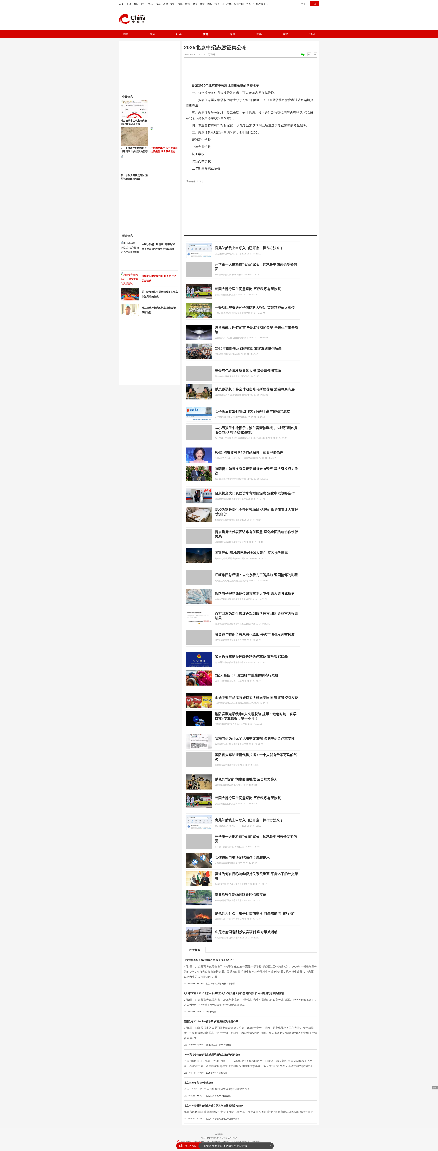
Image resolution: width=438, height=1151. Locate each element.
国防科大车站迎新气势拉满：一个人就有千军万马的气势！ (256, 756)
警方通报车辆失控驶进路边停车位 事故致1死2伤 (251, 656)
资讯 (128, 3)
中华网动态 (256, 1141)
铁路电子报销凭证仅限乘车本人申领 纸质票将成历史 (255, 593)
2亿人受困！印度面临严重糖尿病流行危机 (246, 675)
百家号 (211, 54)
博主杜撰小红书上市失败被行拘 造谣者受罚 (134, 122)
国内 (125, 34)
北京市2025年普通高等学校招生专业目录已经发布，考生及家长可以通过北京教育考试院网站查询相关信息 (248, 1112)
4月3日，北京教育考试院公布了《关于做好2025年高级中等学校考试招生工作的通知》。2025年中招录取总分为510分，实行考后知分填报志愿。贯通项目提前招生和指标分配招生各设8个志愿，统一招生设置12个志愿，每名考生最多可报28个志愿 (250, 971)
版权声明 (226, 1141)
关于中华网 (186, 1141)
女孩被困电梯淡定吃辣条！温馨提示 (242, 857)
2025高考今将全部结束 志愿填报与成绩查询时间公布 (212, 1054)
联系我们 (206, 1141)
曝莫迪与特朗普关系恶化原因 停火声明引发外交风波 (255, 634)
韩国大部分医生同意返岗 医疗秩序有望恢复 (248, 288)
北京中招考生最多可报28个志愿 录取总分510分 (209, 960)
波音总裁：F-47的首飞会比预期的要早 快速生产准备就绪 (256, 329)
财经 (143, 3)
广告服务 (196, 1141)
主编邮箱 (219, 1134)
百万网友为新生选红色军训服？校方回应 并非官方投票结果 (256, 615)
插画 (187, 3)
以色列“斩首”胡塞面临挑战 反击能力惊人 (246, 779)
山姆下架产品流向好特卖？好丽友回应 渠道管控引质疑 (256, 697)
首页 (121, 3)
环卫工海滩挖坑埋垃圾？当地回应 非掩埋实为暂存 (134, 149)
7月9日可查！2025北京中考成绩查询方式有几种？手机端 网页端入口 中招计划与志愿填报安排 (234, 993)
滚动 (312, 34)
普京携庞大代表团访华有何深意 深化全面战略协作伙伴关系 (256, 533)
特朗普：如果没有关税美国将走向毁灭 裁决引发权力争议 (256, 470)
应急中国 (239, 3)
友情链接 (245, 1141)
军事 (136, 3)
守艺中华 (226, 3)
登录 (314, 3)
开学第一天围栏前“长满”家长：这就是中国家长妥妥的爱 (256, 266)
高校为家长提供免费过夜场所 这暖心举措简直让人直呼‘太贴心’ (256, 511)
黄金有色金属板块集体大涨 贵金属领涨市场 (248, 370)
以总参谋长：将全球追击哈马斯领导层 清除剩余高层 (255, 388)
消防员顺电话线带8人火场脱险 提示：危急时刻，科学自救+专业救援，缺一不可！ (256, 716)
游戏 (165, 3)
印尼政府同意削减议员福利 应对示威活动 (246, 931)
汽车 (158, 3)
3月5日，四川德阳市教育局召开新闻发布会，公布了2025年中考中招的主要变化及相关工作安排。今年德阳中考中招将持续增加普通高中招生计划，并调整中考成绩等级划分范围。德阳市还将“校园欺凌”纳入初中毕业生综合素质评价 (250, 1033)
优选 (209, 3)
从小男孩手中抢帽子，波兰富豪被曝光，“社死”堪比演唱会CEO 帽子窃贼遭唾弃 (256, 430)
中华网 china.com (133, 19)
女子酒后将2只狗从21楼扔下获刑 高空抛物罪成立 (252, 411)
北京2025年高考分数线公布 (198, 1082)
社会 (179, 34)
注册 (303, 3)
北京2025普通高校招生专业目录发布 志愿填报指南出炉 (213, 1105)
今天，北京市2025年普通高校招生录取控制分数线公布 (217, 1089)
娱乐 (150, 3)
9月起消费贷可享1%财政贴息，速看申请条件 (249, 452)
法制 (217, 3)
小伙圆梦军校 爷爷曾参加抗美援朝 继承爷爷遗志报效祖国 (164, 151)
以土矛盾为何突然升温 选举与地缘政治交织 (134, 176)
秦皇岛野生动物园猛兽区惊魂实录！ (242, 894)
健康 (194, 3)
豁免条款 (235, 1141)
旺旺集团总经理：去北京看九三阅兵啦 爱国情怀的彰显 (256, 574)
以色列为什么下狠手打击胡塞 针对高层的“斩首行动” (255, 913)
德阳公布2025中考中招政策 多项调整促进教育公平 (211, 1021)
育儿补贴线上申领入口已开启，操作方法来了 (249, 247)
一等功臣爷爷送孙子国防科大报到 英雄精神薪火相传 (255, 307)
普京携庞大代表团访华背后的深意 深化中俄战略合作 (255, 492)
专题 (232, 34)
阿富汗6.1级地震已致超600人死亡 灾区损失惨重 (251, 552)
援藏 (180, 3)
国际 (152, 34)
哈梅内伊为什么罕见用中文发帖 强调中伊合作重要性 (255, 738)
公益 (202, 3)
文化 (172, 3)
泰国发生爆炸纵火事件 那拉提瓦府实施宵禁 (230, 1146)
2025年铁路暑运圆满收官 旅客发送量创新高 (248, 348)
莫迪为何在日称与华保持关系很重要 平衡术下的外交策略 (256, 875)
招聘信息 (216, 1141)
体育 (205, 34)
